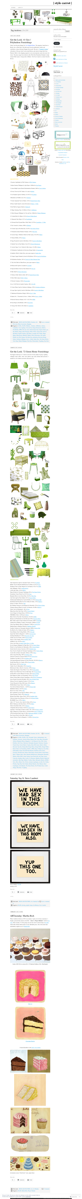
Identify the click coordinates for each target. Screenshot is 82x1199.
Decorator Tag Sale (29, 635)
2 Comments (46, 1189)
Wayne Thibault (31, 1191)
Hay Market (15, 331)
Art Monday (36, 1189)
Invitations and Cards (61, 150)
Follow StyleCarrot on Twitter (61, 59)
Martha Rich (27, 926)
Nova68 (32, 632)
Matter (40, 234)
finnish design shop (34, 329)
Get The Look (58, 91)
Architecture (57, 108)
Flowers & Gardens (59, 116)
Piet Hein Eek (29, 337)
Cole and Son (29, 327)
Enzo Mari (46, 748)
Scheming (58, 99)
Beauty (56, 112)
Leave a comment (45, 322)
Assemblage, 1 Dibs (41, 222)
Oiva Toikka (46, 762)
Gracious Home (37, 618)
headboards (64, 162)
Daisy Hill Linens (35, 745)
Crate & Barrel (31, 611)
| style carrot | (62, 2)
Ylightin (39, 620)
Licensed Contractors (63, 154)
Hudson (27, 705)
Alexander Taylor (33, 737)
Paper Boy (19, 764)
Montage (57, 93)
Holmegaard (40, 754)
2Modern (29, 225)
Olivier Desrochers (22, 271)
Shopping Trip (59, 100)
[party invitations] (62, 135)
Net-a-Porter (35, 675)
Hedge (20, 331)
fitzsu (40, 750)
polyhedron (35, 337)
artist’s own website (36, 1047)
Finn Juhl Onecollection (28, 750)
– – (55, 78)
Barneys (39, 607)
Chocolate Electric (30, 1041)
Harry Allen (23, 754)
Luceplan (29, 265)
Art (32, 901)
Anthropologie (25, 588)
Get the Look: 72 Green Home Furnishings (29, 351)
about (20, 7)
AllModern (34, 210)
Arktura (43, 326)
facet (28, 329)
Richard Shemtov (33, 764)
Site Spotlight (58, 102)
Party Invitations (60, 139)
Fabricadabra (36, 670)
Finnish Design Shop (35, 200)
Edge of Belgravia (39, 711)
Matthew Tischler (28, 760)
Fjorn (39, 584)
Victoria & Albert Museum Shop (32, 259)
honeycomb (39, 331)
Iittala (18, 756)
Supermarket (40, 250)
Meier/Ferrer (19, 335)
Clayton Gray (37, 624)
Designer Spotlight (59, 87)
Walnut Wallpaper (41, 213)
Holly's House (33, 331)
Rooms (56, 124)
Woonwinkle (27, 281)
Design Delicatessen (35, 244)
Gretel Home (38, 671)
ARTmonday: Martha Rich (22, 915)
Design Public (32, 598)
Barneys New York (35, 739)
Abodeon (29, 197)
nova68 (40, 762)
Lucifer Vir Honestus (30, 758)
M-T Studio (39, 333)
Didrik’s (44, 327)
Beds (63, 159)
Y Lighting (24, 767)
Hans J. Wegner (16, 754)
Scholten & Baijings (40, 287)
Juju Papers (38, 185)
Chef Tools (23, 664)
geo (47, 329)
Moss (35, 652)
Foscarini (15, 752)
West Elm (35, 231)
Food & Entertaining (59, 118)
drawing (23, 905)
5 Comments (46, 733)
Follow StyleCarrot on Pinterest (61, 63)
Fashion (56, 114)
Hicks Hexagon (25, 331)
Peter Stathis (25, 764)
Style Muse (58, 104)
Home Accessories (22, 324)
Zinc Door (30, 302)
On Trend (58, 95)
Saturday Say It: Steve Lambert (24, 778)
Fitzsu (34, 668)
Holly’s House (24, 278)
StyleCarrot (57, 66)
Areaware (20, 739)
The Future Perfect (35, 228)
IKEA (24, 590)
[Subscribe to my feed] (54, 55)
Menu (34, 760)
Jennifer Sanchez (22, 333)
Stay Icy (30, 1004)
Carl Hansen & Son (36, 741)
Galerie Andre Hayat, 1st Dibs (27, 643)
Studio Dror (38, 253)
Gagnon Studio (42, 329)
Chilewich (25, 743)
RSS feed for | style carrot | (61, 55)
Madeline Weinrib (31, 626)
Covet (57, 83)
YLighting (34, 194)
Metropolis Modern (40, 760)
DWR (34, 299)
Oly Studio (43, 335)
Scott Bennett (22, 765)
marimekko (15, 760)
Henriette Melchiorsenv (32, 754)
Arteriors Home (26, 739)
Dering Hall (38, 599)
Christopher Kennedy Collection (35, 743)
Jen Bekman (36, 905)
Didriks (32, 191)
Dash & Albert (39, 709)
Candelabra (30, 305)
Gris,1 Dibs (33, 293)
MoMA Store (33, 649)
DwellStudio (29, 219)
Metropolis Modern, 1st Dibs (35, 713)
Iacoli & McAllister (37, 241)
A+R (34, 692)
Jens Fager (41, 756)
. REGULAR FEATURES (24, 322)
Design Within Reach (32, 216)
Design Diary (58, 85)
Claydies (45, 743)
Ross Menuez (40, 764)
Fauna (20, 750)
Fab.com (33, 268)
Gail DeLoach (21, 752)
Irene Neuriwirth (34, 756)
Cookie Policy (28, 1196)
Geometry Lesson (43, 49)
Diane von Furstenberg (21, 748)
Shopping (29, 324)
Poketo (23, 237)
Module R (28, 207)
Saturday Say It (59, 97)
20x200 (23, 326)
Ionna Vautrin (27, 756)
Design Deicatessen (37, 327)
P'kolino (15, 764)
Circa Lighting (42, 188)
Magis (44, 333)
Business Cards (66, 157)
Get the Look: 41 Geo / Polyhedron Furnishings (21, 41)
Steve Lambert (42, 905)
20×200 (33, 284)
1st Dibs (19, 326)
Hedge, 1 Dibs (34, 204)
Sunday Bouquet (59, 106)
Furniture (33, 322)
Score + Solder (38, 296)
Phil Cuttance (33, 182)
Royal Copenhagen (37, 677)
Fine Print (58, 89)
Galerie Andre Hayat (29, 752)
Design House (31, 747)
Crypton (29, 745)
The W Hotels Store (34, 679)
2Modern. (28, 326)
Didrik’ (40, 601)
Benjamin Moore (21, 741)
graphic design (29, 905)
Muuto (29, 335)
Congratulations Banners (62, 152)
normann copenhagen (33, 762)
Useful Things (31, 707)
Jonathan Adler (27, 639)
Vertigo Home (36, 645)
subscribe (57, 35)
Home (13, 7)
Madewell (27, 694)
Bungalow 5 (28, 741)
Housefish (46, 754)
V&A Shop (15, 341)
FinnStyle (29, 666)
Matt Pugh (21, 760)
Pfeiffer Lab (15, 337)
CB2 (24, 603)
